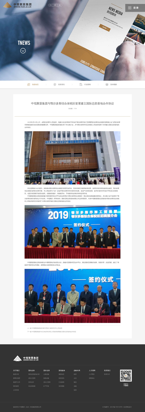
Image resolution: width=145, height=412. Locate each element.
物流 (75, 382)
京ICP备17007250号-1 (116, 407)
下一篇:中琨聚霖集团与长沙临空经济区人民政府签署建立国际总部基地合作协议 (51, 331)
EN (55, 5)
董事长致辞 (16, 378)
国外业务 (47, 370)
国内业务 (31, 370)
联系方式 (107, 374)
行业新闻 (87, 84)
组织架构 (16, 386)
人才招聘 (92, 370)
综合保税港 (31, 386)
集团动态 (35, 84)
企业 (75, 378)
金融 (75, 386)
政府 (75, 374)
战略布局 (77, 370)
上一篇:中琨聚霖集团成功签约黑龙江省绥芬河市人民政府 (44, 328)
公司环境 (16, 390)
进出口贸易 (31, 378)
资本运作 (31, 382)
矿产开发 (46, 386)
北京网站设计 (127, 407)
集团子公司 (16, 382)
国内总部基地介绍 (33, 374)
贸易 (75, 390)
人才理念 (91, 374)
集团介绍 (16, 374)
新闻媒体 (62, 370)
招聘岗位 (91, 378)
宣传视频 (113, 84)
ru (60, 5)
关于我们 (16, 370)
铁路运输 (46, 378)
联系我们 (107, 370)
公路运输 (46, 374)
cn (51, 5)
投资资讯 (61, 84)
